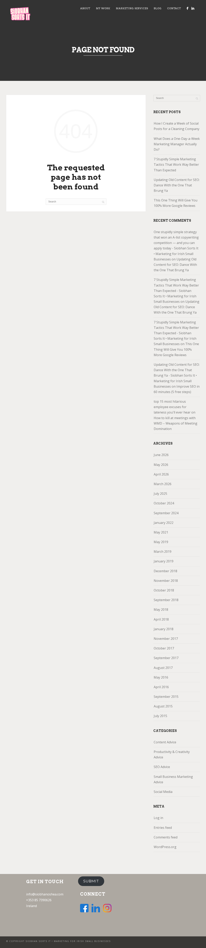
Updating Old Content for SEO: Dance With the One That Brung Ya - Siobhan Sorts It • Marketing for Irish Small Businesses (177, 375)
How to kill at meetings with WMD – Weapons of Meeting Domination (175, 423)
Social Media (163, 791)
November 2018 (166, 580)
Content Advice (165, 742)
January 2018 (163, 629)
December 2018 (165, 571)
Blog (158, 8)
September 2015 (166, 696)
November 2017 (166, 638)
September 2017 (166, 658)
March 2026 (162, 484)
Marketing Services (132, 8)
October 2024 (164, 503)
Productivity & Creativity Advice (172, 754)
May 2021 (161, 532)
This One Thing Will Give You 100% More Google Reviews (175, 203)
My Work (103, 8)
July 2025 (160, 493)
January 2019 (163, 561)
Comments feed (165, 837)
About (85, 8)
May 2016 (161, 677)
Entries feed (163, 827)
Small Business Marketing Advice (173, 779)
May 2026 (161, 464)
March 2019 (162, 551)
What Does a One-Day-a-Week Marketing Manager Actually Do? (177, 144)
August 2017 (163, 668)
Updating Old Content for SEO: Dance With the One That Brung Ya (177, 185)
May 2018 (161, 609)
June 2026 (161, 455)
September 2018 (166, 600)
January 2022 (163, 522)
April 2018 (161, 619)
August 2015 (163, 706)
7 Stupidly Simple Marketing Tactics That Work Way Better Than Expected (176, 164)
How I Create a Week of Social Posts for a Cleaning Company (176, 126)
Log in (158, 818)
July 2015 (160, 716)
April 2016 (161, 687)
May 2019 (161, 542)
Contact (174, 8)
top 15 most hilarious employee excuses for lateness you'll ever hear (172, 407)
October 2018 (164, 590)
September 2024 (166, 513)
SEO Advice (162, 767)
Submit (91, 881)
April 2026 (161, 474)
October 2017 (164, 648)
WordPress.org (165, 847)
